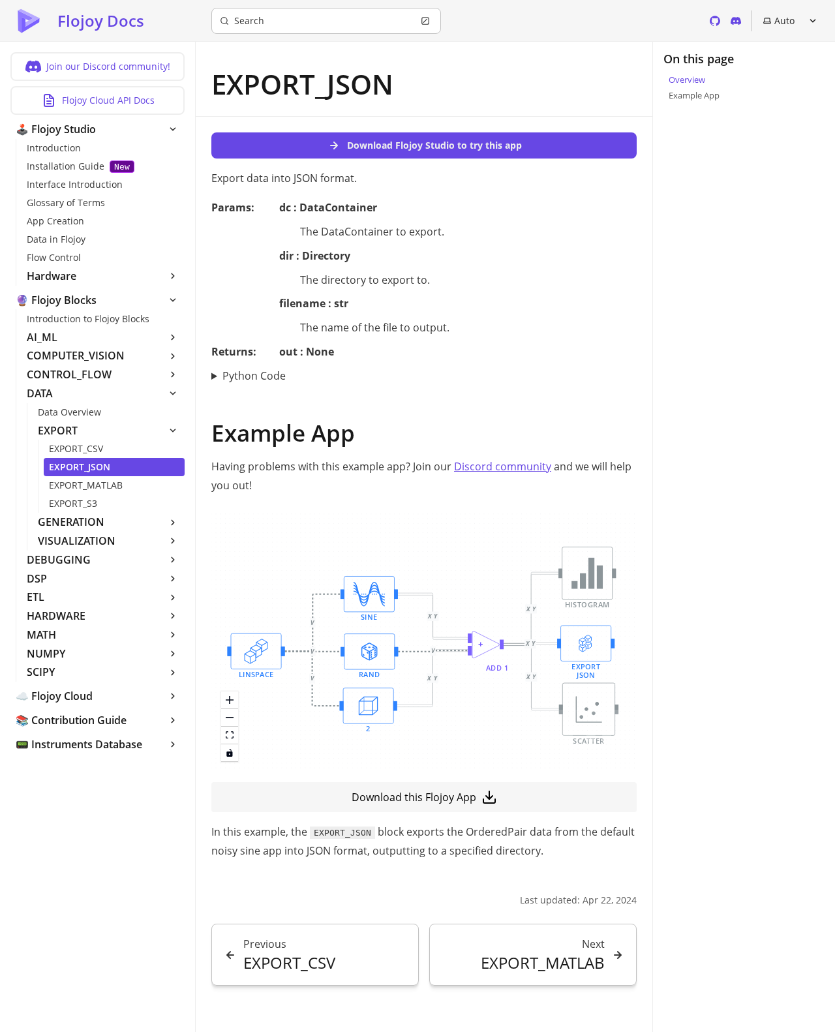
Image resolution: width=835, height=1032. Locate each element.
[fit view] (229, 735)
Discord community (502, 466)
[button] (368, 711)
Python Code (254, 376)
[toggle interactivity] (229, 753)
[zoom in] (229, 700)
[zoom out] (229, 718)
